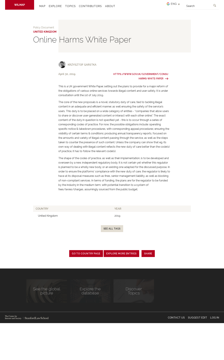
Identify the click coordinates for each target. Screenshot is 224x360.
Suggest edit (197, 317)
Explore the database (90, 290)
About (110, 6)
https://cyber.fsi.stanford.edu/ (13, 317)
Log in (214, 317)
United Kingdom (44, 31)
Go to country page (86, 253)
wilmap (19, 4)
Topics (70, 6)
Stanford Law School (36, 318)
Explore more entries (121, 253)
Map (42, 6)
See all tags (112, 228)
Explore (55, 6)
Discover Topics (134, 290)
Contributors (90, 6)
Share (148, 253)
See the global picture (46, 290)
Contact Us (176, 317)
